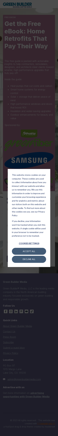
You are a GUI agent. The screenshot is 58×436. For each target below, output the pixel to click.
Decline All (29, 259)
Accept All (29, 251)
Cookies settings (29, 243)
